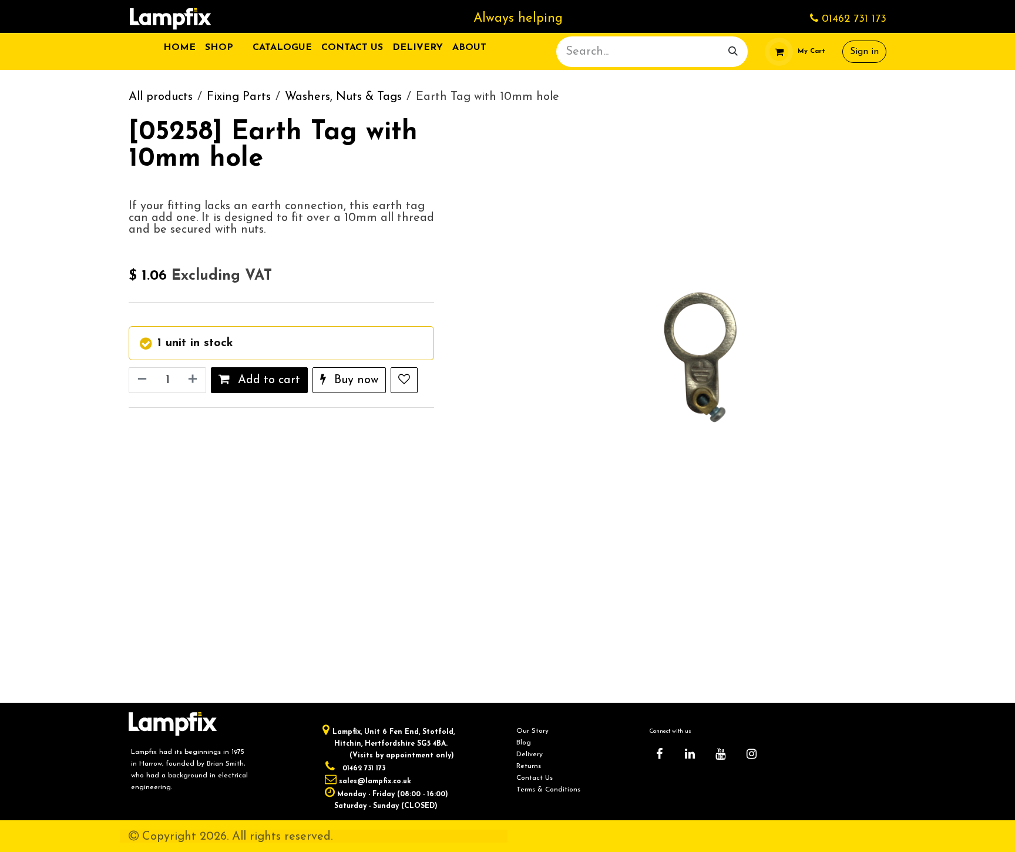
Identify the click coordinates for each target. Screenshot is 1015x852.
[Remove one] (141, 380)
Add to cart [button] (267, 380)
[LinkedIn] (690, 754)
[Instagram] (751, 754)
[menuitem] (179, 47)
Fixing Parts (239, 97)
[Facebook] (659, 754)
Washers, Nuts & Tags (343, 97)
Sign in (864, 51)
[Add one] (194, 380)
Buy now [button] (354, 380)
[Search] (733, 51)
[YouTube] (720, 754)
